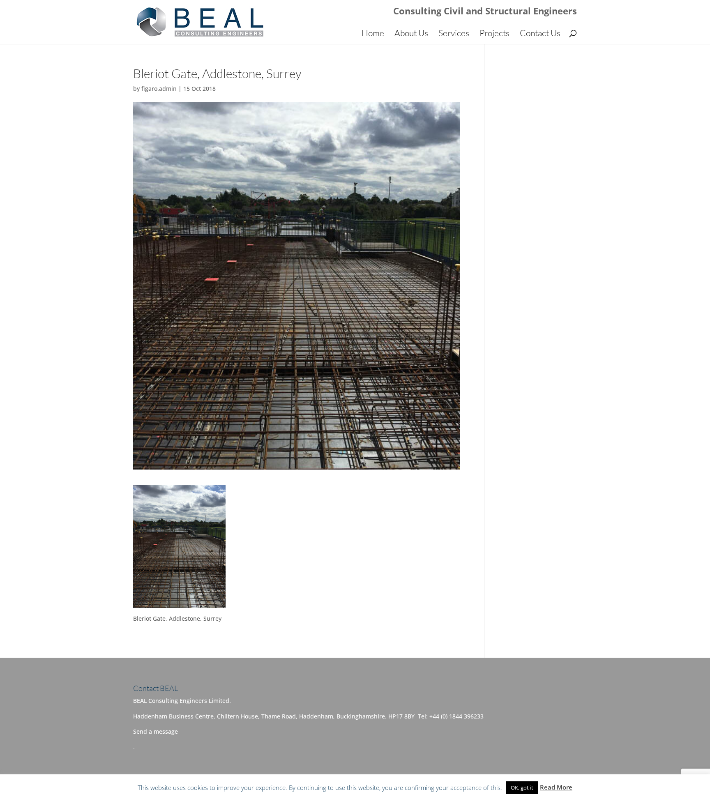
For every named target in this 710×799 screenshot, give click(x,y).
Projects (494, 34)
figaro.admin (159, 88)
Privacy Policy (307, 787)
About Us (411, 34)
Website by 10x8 (387, 787)
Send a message (155, 731)
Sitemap (345, 787)
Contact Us (540, 34)
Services (453, 34)
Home (373, 34)
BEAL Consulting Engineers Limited (232, 787)
